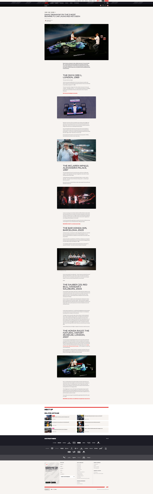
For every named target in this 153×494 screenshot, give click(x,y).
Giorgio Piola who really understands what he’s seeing (76, 345)
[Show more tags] (55, 12)
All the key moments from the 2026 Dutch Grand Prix (92, 422)
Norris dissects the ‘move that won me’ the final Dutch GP (60, 422)
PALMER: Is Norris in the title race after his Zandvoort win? (60, 416)
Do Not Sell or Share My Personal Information (83, 478)
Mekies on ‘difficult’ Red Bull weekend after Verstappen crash (94, 428)
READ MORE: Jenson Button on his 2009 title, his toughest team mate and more (76, 398)
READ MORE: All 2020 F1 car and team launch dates (71, 223)
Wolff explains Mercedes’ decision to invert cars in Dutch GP (93, 415)
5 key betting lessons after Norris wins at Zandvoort (59, 429)
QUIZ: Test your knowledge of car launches (70, 93)
